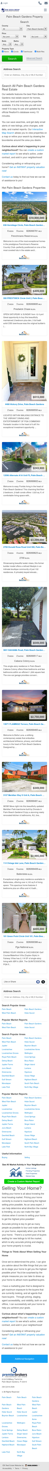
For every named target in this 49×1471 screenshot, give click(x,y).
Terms (17, 1468)
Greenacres (6, 1072)
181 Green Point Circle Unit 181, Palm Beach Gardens (25, 936)
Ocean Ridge (29, 1075)
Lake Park (6, 1087)
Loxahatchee (7, 1049)
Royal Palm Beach (9, 1057)
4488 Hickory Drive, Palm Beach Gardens (24, 404)
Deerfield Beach (8, 1075)
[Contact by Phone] (40, 2)
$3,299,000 (37, 540)
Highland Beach (30, 1079)
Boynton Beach (30, 1045)
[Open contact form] (46, 2)
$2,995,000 (37, 856)
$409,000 (38, 291)
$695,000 (38, 929)
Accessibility (7, 1468)
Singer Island (29, 1064)
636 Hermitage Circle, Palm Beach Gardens (25, 225)
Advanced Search (34, 58)
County (5, 25)
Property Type (8, 48)
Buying (4, 1157)
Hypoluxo (28, 1072)
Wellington (28, 1053)
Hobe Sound (29, 1013)
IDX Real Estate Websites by (13, 1465)
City (28, 25)
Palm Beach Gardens (32, 1009)
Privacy (25, 1468)
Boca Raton (29, 1060)
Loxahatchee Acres (32, 1049)
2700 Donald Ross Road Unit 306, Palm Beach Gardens (25, 547)
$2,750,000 (37, 717)
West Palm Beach (9, 1013)
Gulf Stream (6, 1079)
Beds (4, 41)
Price (4, 33)
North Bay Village (31, 1087)
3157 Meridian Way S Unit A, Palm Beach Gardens (25, 795)
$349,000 (38, 788)
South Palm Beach (31, 1083)
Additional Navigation (24, 1358)
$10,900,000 (36, 218)
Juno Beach (6, 1068)
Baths (16, 41)
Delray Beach (7, 1060)
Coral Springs (29, 1057)
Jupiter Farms (7, 1064)
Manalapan (6, 1083)
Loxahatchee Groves (10, 1053)
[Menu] (45, 10)
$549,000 (38, 643)
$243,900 (38, 468)
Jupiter (4, 1045)
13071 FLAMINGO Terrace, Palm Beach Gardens (25, 724)
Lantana (27, 1068)
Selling (27, 1157)
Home (6, 51)
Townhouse (27, 51)
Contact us (7, 176)
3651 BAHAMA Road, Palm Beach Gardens (25, 650)
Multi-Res (40, 51)
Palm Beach (6, 1009)
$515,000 (38, 397)
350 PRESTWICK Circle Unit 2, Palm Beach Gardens (25, 298)
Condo (16, 51)
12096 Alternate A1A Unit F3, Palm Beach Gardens (25, 475)
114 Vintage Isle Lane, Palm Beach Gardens (25, 863)
